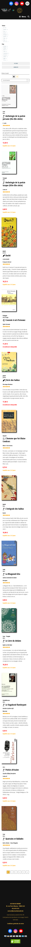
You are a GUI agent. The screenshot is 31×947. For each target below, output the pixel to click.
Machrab (5, 711)
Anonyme (5, 580)
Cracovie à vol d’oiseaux (15, 320)
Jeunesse (4, 253)
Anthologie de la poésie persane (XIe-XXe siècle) (14, 117)
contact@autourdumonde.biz (15, 911)
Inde (4, 569)
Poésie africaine (12, 769)
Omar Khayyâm (14, 843)
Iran (4, 111)
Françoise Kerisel (7, 262)
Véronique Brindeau (7, 384)
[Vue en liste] (17, 76)
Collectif (5, 189)
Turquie (5, 178)
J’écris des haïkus (12, 380)
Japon (4, 251)
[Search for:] (27, 16)
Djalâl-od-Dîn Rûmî (7, 645)
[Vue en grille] (14, 76)
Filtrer (16, 63)
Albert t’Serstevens (7, 445)
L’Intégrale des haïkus (14, 508)
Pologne (5, 315)
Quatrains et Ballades (14, 838)
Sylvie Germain (6, 324)
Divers (4, 113)
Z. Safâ (4, 123)
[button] (26, 86)
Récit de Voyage (5, 317)
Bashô (8, 255)
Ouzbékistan (6, 700)
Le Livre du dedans (13, 640)
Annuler (16, 67)
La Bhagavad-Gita (12, 573)
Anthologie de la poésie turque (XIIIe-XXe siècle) (14, 184)
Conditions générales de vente (15, 923)
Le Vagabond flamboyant (15, 704)
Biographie (5, 436)
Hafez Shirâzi (6, 843)
